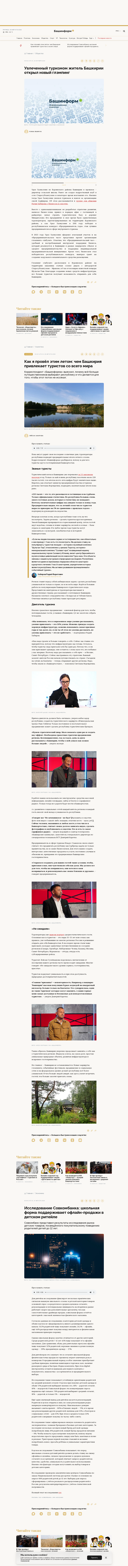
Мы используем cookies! (34, 1555)
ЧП (57, 38)
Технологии (63, 38)
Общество (44, 38)
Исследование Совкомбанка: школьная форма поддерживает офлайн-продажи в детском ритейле (82, 45)
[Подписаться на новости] (80, 292)
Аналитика (39, 347)
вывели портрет (57, 934)
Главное (19, 38)
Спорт (52, 38)
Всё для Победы (82, 38)
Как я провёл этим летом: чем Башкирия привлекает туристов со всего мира (45, 45)
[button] (95, 185)
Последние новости (105, 38)
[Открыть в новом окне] (33, 292)
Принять (94, 1558)
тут (59, 1492)
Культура (72, 38)
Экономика (35, 38)
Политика (27, 38)
